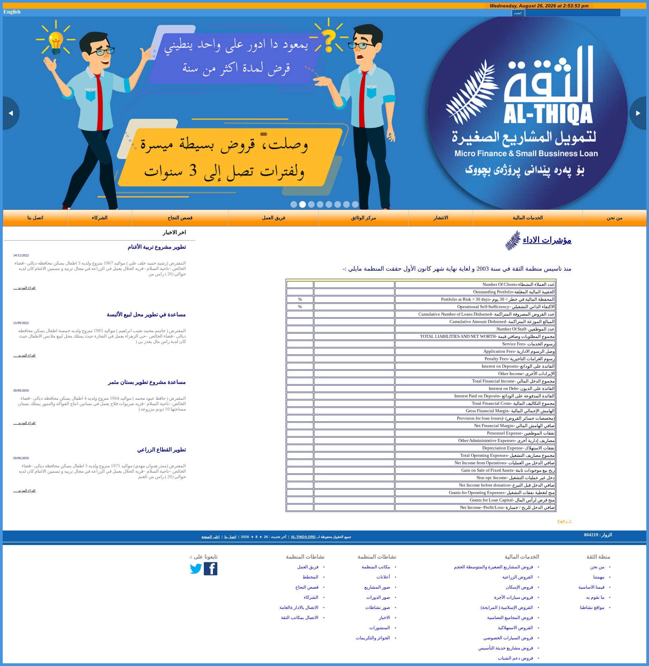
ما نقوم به (595, 597)
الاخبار (384, 617)
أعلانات (383, 576)
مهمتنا (598, 576)
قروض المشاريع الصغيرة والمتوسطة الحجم (493, 566)
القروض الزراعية (517, 576)
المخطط (310, 576)
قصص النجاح (180, 217)
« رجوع (564, 520)
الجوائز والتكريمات (373, 637)
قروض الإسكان (519, 587)
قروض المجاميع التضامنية (510, 617)
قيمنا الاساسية (591, 587)
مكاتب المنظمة (376, 566)
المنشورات (379, 627)
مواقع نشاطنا (592, 607)
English (12, 12)
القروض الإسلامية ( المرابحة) (507, 607)
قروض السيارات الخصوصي (508, 637)
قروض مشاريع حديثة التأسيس (505, 647)
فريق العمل (307, 566)
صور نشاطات (377, 607)
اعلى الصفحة (210, 537)
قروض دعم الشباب (515, 658)
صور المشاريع (377, 587)
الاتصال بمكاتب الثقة (299, 617)
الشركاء (99, 217)
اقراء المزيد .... (24, 288)
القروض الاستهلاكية (515, 627)
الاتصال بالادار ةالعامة (299, 607)
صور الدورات (378, 597)
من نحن (597, 566)
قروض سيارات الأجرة (513, 597)
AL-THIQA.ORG (303, 537)
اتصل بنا (230, 537)
